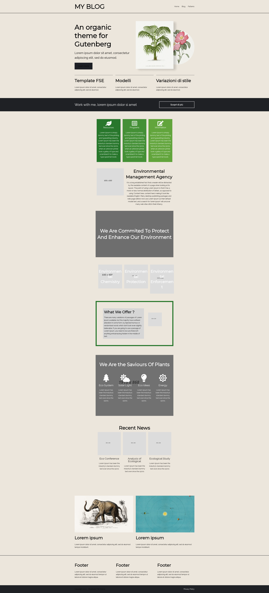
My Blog (90, 6)
